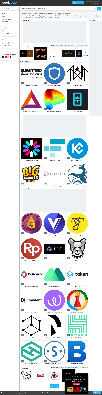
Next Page (54, 386)
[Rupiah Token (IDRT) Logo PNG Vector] (31, 249)
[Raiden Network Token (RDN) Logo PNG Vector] (54, 326)
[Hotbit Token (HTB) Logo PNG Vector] (31, 351)
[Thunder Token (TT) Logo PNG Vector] (77, 223)
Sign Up (96, 3)
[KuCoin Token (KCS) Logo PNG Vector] (77, 148)
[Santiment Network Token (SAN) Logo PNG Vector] (54, 351)
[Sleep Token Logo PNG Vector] (77, 73)
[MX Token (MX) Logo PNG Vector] (54, 274)
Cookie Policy (45, 392)
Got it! (96, 392)
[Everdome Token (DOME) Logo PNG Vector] (54, 174)
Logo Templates (33, 3)
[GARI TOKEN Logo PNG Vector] (31, 223)
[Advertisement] (95, 45)
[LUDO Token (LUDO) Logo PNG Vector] (77, 300)
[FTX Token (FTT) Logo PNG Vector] (54, 148)
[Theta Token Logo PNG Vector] (77, 99)
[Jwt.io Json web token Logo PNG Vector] (54, 249)
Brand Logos (23, 3)
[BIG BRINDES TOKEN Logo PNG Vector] (31, 174)
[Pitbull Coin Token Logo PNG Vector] (77, 249)
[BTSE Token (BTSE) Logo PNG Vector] (77, 351)
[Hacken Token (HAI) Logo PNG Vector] (77, 326)
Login (88, 3)
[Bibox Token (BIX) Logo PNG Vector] (31, 326)
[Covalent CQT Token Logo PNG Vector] (31, 300)
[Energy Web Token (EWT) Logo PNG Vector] (54, 300)
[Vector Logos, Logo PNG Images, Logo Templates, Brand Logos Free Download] (9, 2)
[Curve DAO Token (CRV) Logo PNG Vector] (54, 99)
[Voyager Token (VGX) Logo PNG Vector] (54, 223)
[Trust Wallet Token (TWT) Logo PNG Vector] (54, 73)
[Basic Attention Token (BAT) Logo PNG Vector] (31, 99)
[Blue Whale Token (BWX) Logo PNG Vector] (77, 174)
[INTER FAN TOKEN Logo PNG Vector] (31, 73)
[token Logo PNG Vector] (77, 274)
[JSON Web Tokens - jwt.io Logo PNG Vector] (31, 148)
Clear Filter (14, 63)
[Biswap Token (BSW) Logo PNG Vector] (31, 274)
